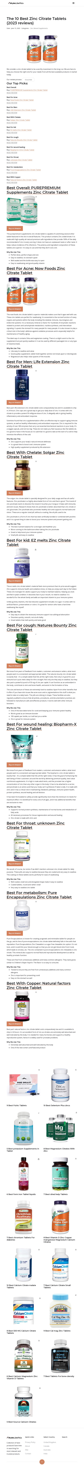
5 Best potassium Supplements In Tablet (23, 1150)
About (27, 1446)
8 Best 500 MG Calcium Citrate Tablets (21, 1332)
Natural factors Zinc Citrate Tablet (23, 180)
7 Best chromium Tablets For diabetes (21, 1238)
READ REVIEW (12, 93)
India (45, 1454)
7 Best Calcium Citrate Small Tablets (57, 1286)
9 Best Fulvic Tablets (17, 1105)
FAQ (26, 1450)
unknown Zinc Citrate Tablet (21, 160)
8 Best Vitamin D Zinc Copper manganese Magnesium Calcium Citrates (59, 1239)
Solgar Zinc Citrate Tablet (20, 120)
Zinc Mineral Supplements (39, 28)
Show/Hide (28, 80)
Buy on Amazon (15, 228)
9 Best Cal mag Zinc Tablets (57, 1331)
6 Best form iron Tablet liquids (21, 1194)
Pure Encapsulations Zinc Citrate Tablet (25, 170)
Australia (47, 1450)
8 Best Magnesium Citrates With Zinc (59, 1150)
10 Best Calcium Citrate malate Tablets (21, 1286)
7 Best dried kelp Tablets (56, 1194)
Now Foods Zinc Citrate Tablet (22, 100)
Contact (28, 1454)
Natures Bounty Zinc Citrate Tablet (23, 140)
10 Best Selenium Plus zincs (57, 1105)
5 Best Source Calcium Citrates (21, 1422)
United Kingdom (50, 1442)
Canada (46, 1446)
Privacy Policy (30, 1442)
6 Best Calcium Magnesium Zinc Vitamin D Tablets (22, 1377)
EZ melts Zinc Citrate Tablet (21, 130)
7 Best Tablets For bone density (59, 1376)
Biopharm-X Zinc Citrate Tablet (22, 150)
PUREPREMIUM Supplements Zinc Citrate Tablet (29, 90)
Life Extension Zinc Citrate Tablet (23, 110)
